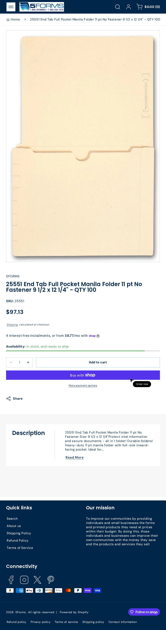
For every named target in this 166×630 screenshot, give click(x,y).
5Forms (20, 612)
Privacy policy (40, 622)
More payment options (83, 385)
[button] (10, 6)
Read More (75, 457)
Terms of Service (20, 548)
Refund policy (16, 622)
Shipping (12, 324)
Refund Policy (18, 540)
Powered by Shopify (74, 612)
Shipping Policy (19, 533)
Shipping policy (93, 622)
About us (14, 526)
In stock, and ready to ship (37, 346)
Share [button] (18, 398)
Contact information (123, 622)
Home (15, 19)
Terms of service (66, 622)
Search (12, 518)
